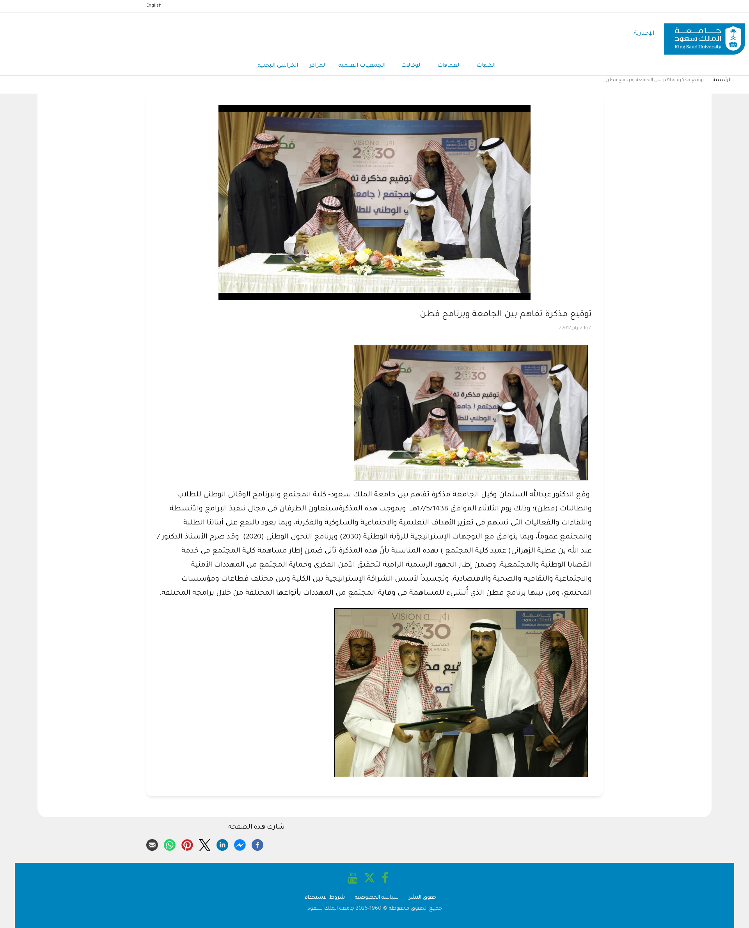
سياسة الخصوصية (377, 898)
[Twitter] (205, 844)
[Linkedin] (222, 844)
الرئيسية (722, 80)
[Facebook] (257, 844)
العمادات (449, 66)
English (154, 6)
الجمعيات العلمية (361, 66)
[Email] (152, 844)
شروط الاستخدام (325, 898)
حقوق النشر (422, 898)
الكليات (485, 66)
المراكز (318, 66)
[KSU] (704, 34)
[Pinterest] (187, 844)
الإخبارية (644, 33)
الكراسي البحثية (277, 66)
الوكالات (411, 66)
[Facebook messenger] (240, 844)
